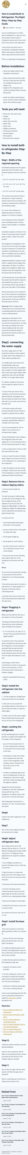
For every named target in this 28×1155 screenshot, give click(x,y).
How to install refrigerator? (12, 1029)
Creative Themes (6, 1153)
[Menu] (25, 4)
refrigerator (12, 998)
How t (5, 1032)
